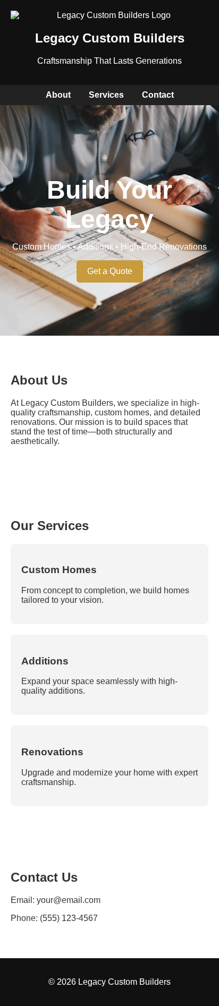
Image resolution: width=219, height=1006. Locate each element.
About (58, 94)
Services (106, 94)
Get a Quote (109, 271)
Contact (158, 94)
